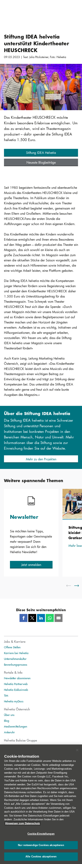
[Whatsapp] (50, 618)
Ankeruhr (9, 732)
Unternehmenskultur (15, 659)
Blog (6, 721)
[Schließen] (77, 750)
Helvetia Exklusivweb (16, 690)
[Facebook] (23, 618)
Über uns (9, 715)
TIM (6, 695)
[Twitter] (32, 618)
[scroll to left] (71, 586)
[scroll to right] (79, 586)
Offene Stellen (12, 647)
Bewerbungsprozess (15, 664)
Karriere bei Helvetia (16, 653)
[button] (41, 152)
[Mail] (58, 618)
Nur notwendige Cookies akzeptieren (41, 845)
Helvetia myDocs (13, 701)
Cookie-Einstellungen (41, 833)
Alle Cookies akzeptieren (41, 856)
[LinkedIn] (41, 618)
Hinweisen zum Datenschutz (22, 823)
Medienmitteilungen (15, 726)
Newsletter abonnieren (17, 678)
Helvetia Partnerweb (16, 684)
